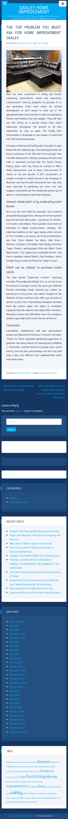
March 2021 (15, 658)
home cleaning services (35, 782)
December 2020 (17, 671)
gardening (49, 776)
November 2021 (17, 638)
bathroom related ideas (23, 762)
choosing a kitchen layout (39, 766)
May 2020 (14, 699)
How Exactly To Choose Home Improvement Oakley (18, 388)
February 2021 (16, 662)
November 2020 (17, 675)
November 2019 (17, 724)
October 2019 (16, 728)
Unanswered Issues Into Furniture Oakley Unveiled (34, 593)
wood (8, 802)
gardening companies (13, 782)
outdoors (26, 793)
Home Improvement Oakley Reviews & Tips (31, 588)
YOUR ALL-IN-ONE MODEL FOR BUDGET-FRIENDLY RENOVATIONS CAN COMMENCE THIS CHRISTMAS (34, 564)
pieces (36, 793)
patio (31, 793)
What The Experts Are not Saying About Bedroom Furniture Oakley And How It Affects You (50, 391)
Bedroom (44, 762)
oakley (54, 373)
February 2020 (17, 711)
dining (44, 771)
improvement (44, 373)
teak (51, 798)
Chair (58, 762)
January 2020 (16, 715)
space (27, 798)
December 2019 (17, 720)
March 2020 (15, 707)
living (41, 786)
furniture (34, 776)
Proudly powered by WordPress (23, 816)
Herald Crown (42, 43)
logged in (18, 411)
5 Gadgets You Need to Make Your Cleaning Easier (34, 556)
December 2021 (17, 634)
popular (42, 793)
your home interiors (31, 802)
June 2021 (14, 646)
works (21, 802)
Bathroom (10, 762)
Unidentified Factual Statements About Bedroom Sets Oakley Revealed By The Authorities (34, 582)
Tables (39, 798)
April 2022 (14, 630)
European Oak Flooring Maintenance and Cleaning (34, 531)
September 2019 (17, 732)
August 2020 (16, 687)
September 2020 (18, 683)
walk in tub (57, 798)
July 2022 (14, 626)
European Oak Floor (13, 777)
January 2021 (16, 666)
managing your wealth (53, 786)
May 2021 (14, 650)
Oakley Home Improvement (34, 9)
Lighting (33, 786)
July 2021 (14, 642)
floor (23, 777)
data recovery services (32, 771)
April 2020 (14, 703)
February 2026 (17, 622)
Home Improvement (23, 373)
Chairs (9, 766)
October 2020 (16, 679)
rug (13, 798)
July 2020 (14, 691)
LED (28, 786)
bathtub (34, 762)
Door (52, 771)
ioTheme (55, 816)
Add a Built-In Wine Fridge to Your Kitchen (30, 544)
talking (45, 798)
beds (53, 762)
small (17, 798)
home (24, 781)
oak (7, 793)
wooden (15, 802)
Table (33, 798)
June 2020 (14, 695)
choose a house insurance (21, 766)
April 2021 (14, 654)
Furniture (14, 498)
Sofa (22, 798)
